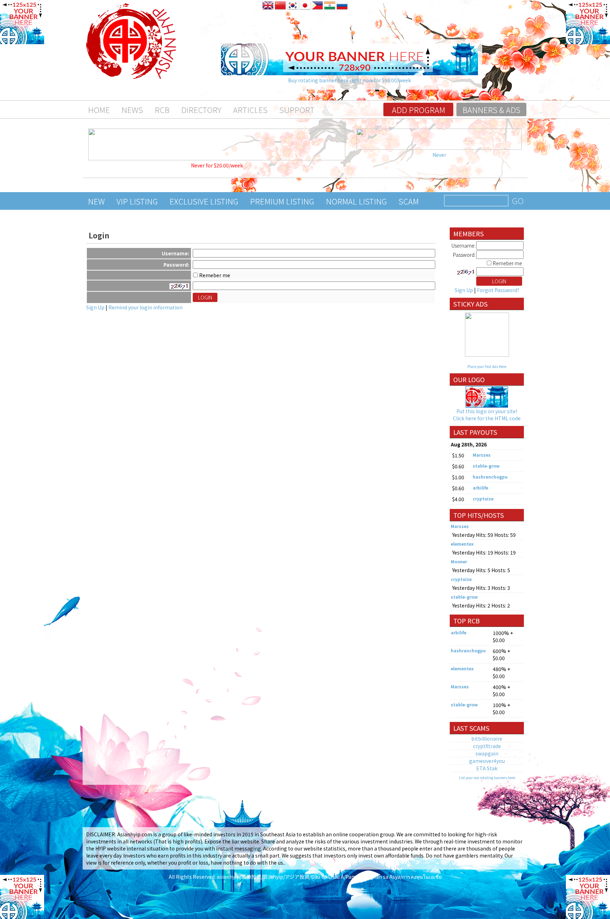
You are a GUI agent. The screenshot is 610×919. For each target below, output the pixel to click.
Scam (409, 201)
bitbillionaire (486, 738)
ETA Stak (486, 768)
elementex (462, 544)
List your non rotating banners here (487, 777)
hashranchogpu (490, 477)
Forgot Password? (498, 290)
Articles (250, 109)
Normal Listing (356, 201)
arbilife (480, 488)
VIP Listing (137, 201)
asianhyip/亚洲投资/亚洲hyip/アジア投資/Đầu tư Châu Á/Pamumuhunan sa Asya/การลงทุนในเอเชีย (329, 876)
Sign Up (95, 307)
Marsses (482, 455)
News (132, 109)
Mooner (459, 561)
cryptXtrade (487, 745)
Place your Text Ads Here (486, 366)
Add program (418, 109)
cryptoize (483, 499)
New (96, 201)
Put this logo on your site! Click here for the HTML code (487, 415)
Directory (201, 109)
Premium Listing (282, 201)
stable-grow (486, 466)
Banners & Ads (491, 109)
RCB (162, 109)
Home (99, 109)
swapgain (487, 753)
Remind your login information (145, 307)
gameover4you (487, 760)
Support (297, 109)
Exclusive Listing (203, 201)
